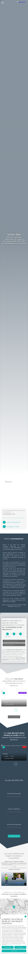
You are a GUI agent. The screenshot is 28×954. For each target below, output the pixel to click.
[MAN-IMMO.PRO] (22, 2)
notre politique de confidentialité (13, 944)
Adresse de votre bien (9, 644)
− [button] (1, 902)
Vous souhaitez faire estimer (11, 641)
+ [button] (1, 900)
